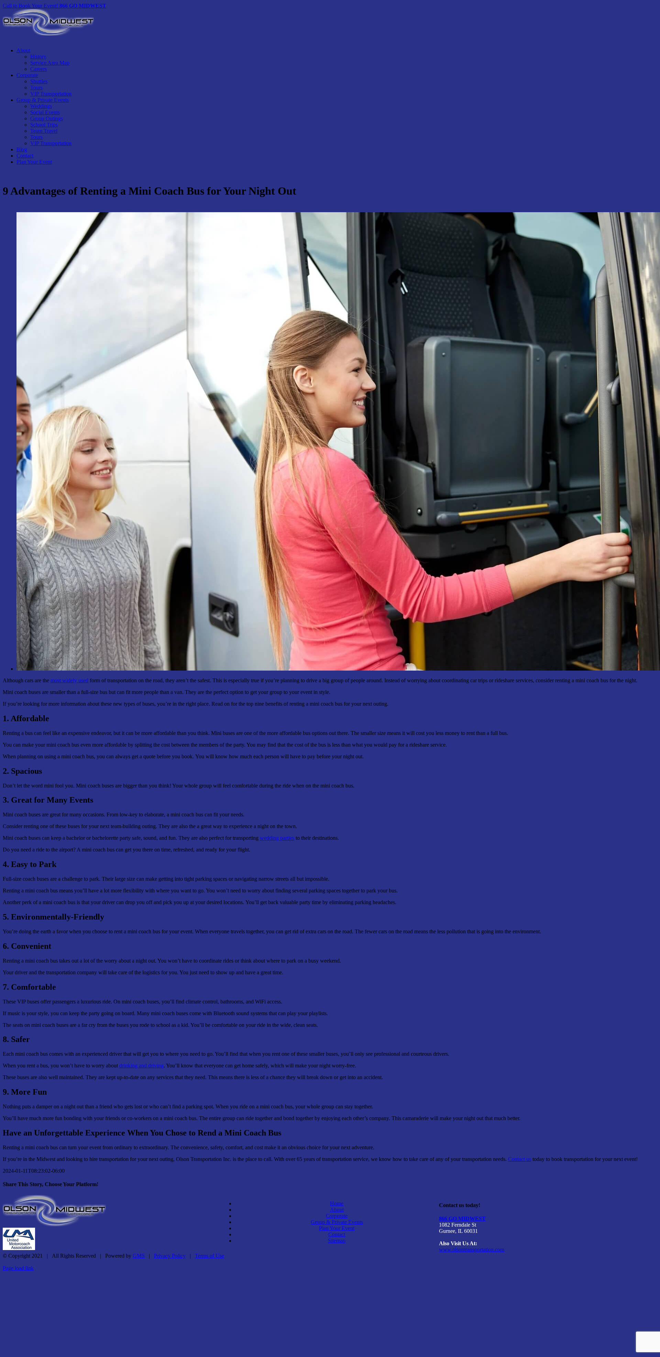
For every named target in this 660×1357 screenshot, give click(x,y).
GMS (139, 1256)
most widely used (69, 680)
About (337, 1210)
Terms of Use (209, 1256)
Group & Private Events (337, 1222)
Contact (336, 1234)
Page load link (18, 1268)
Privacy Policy (170, 1256)
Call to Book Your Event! (54, 6)
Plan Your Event (336, 1228)
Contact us (519, 1159)
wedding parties (277, 838)
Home (336, 1203)
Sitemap (336, 1241)
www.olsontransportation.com (471, 1249)
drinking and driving (141, 1065)
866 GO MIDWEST (462, 1219)
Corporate (337, 1216)
